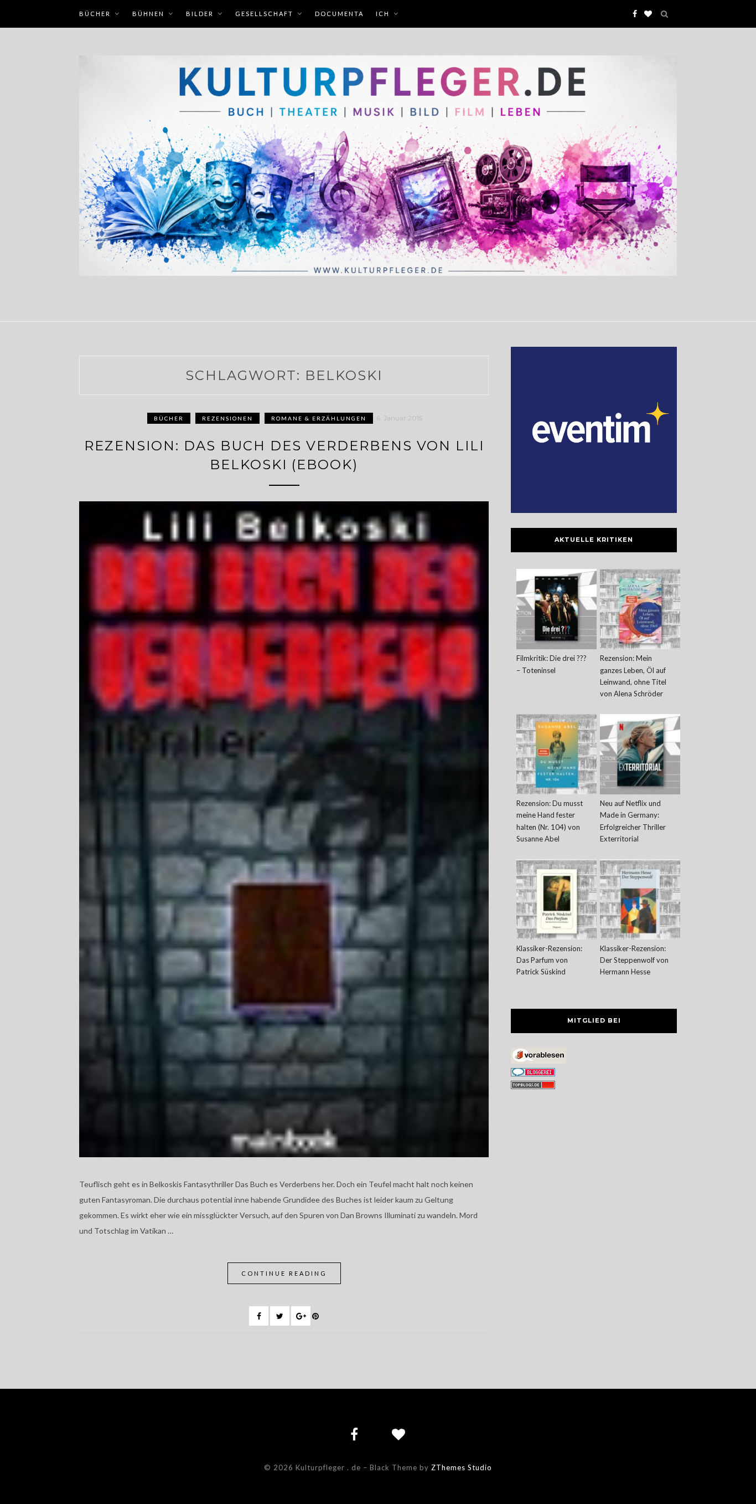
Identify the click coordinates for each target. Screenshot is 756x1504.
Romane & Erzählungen (318, 418)
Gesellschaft (264, 13)
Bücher (95, 13)
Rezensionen (227, 418)
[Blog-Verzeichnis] (533, 1073)
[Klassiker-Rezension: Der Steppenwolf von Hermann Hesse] (640, 901)
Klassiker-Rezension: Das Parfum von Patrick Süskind (549, 960)
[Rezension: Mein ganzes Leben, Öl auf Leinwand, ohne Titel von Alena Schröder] (640, 611)
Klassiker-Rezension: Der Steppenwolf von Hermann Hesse (634, 960)
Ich (383, 13)
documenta (339, 13)
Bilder (200, 13)
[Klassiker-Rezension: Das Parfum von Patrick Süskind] (556, 901)
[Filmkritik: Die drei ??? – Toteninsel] (556, 611)
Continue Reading (284, 1273)
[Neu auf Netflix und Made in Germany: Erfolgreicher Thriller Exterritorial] (640, 756)
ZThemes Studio (461, 1467)
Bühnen (148, 13)
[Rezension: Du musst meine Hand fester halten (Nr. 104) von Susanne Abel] (556, 756)
